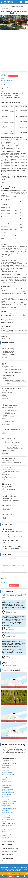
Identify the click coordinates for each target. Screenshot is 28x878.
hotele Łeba (5, 798)
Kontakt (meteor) (14, 867)
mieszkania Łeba (6, 805)
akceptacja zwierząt (7, 829)
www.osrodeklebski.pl (8, 80)
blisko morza (5, 856)
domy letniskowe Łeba (7, 789)
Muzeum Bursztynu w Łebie (14, 721)
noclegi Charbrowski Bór (8, 774)
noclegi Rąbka (5, 767)
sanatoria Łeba (6, 817)
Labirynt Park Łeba (14, 704)
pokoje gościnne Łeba (7, 812)
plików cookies (16, 873)
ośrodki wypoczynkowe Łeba (9, 808)
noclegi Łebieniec (6, 770)
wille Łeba (4, 821)
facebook (5, 867)
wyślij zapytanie (14, 585)
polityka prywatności (11, 869)
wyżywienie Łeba (6, 794)
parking (4, 831)
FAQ (2, 869)
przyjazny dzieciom (7, 845)
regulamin (24, 867)
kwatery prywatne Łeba (8, 803)
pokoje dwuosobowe (7, 825)
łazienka (4, 835)
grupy (3, 860)
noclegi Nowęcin (6, 765)
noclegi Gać (5, 779)
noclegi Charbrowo (7, 778)
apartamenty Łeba (6, 787)
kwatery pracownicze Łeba (9, 801)
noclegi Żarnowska (7, 769)
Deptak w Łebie (14, 738)
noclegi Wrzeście (6, 781)
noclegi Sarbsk (6, 776)
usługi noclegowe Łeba (8, 819)
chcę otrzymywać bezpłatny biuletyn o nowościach (11, 577)
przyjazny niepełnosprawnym (9, 851)
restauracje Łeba (6, 815)
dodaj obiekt (16, 870)
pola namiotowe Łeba (7, 814)
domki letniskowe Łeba (8, 792)
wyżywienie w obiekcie (8, 841)
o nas (21, 869)
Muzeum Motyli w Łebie (14, 687)
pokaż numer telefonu (13, 76)
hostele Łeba (5, 796)
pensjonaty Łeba (6, 810)
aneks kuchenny (6, 837)
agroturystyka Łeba (7, 785)
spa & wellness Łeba (7, 807)
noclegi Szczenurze (7, 772)
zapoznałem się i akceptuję (11, 581)
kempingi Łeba (6, 799)
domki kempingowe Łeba (8, 791)
